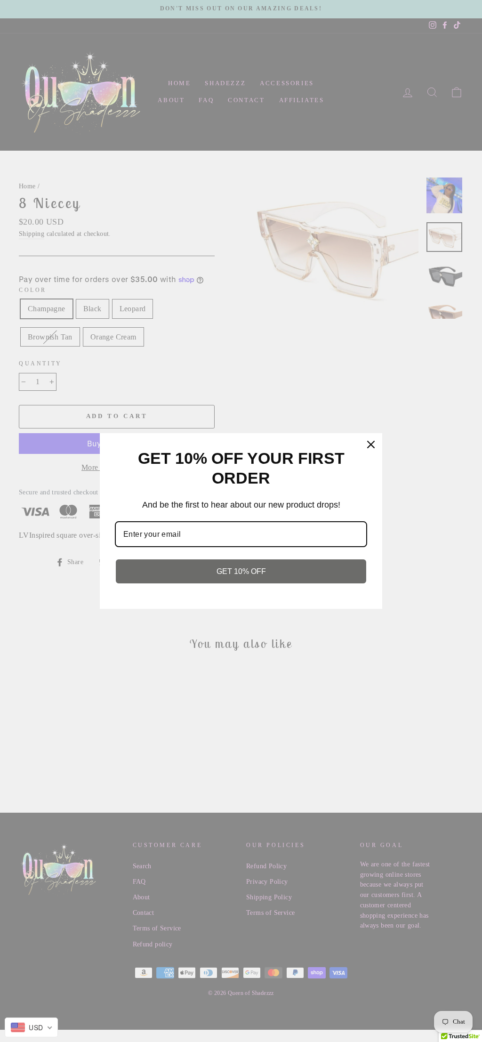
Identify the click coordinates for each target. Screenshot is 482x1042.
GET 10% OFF (241, 571)
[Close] (371, 444)
